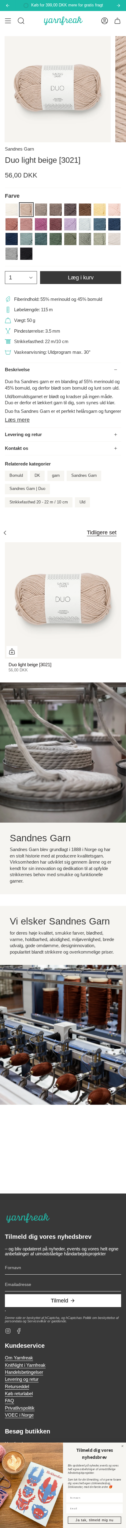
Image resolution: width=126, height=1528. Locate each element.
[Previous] (7, 5)
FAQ (9, 1400)
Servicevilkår (36, 1321)
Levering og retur (23, 434)
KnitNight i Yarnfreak (25, 1365)
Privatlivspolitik (20, 1408)
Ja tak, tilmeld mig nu (94, 1520)
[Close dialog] (122, 1446)
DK (37, 475)
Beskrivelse (17, 369)
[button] (21, 21)
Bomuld (16, 475)
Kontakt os (16, 448)
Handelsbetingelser (24, 1372)
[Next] (118, 5)
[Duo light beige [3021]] (63, 600)
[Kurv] (117, 21)
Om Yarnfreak (19, 1357)
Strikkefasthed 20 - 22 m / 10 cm (38, 502)
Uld (82, 502)
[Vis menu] (8, 21)
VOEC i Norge (19, 1415)
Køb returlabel (19, 1393)
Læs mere (17, 420)
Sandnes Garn (19, 149)
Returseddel (17, 1386)
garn (56, 475)
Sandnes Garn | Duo (27, 489)
